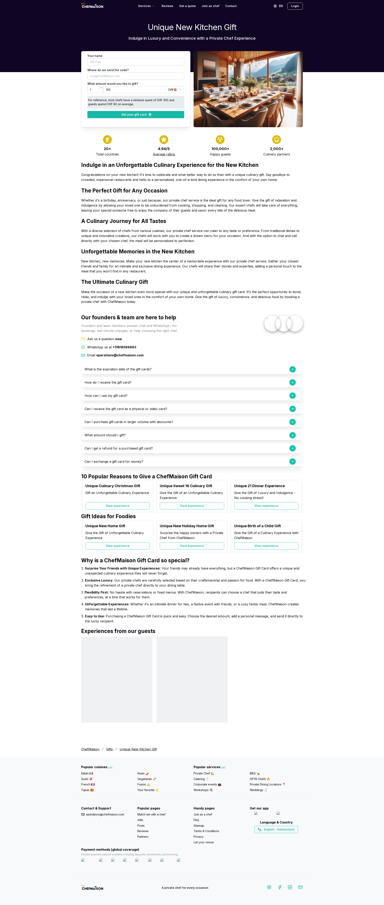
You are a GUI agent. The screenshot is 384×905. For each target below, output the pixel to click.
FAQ (196, 820)
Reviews (167, 6)
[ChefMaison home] (92, 889)
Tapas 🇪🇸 (87, 790)
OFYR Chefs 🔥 (260, 779)
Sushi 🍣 (86, 779)
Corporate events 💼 (207, 784)
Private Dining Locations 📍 (268, 784)
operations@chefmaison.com (105, 814)
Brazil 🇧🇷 (284, 836)
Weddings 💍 (258, 790)
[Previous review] (86, 688)
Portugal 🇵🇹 (263, 836)
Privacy (198, 836)
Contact (231, 6)
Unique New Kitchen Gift (138, 749)
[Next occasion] (297, 496)
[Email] (300, 888)
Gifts (109, 749)
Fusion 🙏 (143, 784)
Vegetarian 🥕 (146, 779)
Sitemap (199, 825)
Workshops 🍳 (203, 790)
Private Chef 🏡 (204, 773)
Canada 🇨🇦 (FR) (272, 836)
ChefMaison (90, 749)
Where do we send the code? (108, 70)
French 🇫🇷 (88, 784)
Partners (142, 836)
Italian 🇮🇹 (87, 773)
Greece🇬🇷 (265, 836)
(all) (110, 767)
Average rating (164, 154)
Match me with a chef (151, 814)
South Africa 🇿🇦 (275, 836)
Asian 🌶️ (143, 773)
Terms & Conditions (206, 831)
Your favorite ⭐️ (148, 790)
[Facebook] (279, 888)
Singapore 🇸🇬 (289, 836)
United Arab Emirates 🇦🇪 (279, 836)
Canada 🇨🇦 (270, 836)
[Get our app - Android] (287, 814)
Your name (94, 55)
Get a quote (187, 6)
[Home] (92, 6)
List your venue (204, 842)
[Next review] (297, 688)
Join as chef (210, 6)
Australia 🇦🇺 (282, 836)
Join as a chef (203, 814)
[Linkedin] (290, 888)
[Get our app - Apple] (263, 814)
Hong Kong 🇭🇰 (286, 836)
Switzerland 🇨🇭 (267, 836)
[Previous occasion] (86, 496)
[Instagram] (269, 888)
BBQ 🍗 (255, 773)
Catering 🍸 (201, 779)
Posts (141, 825)
